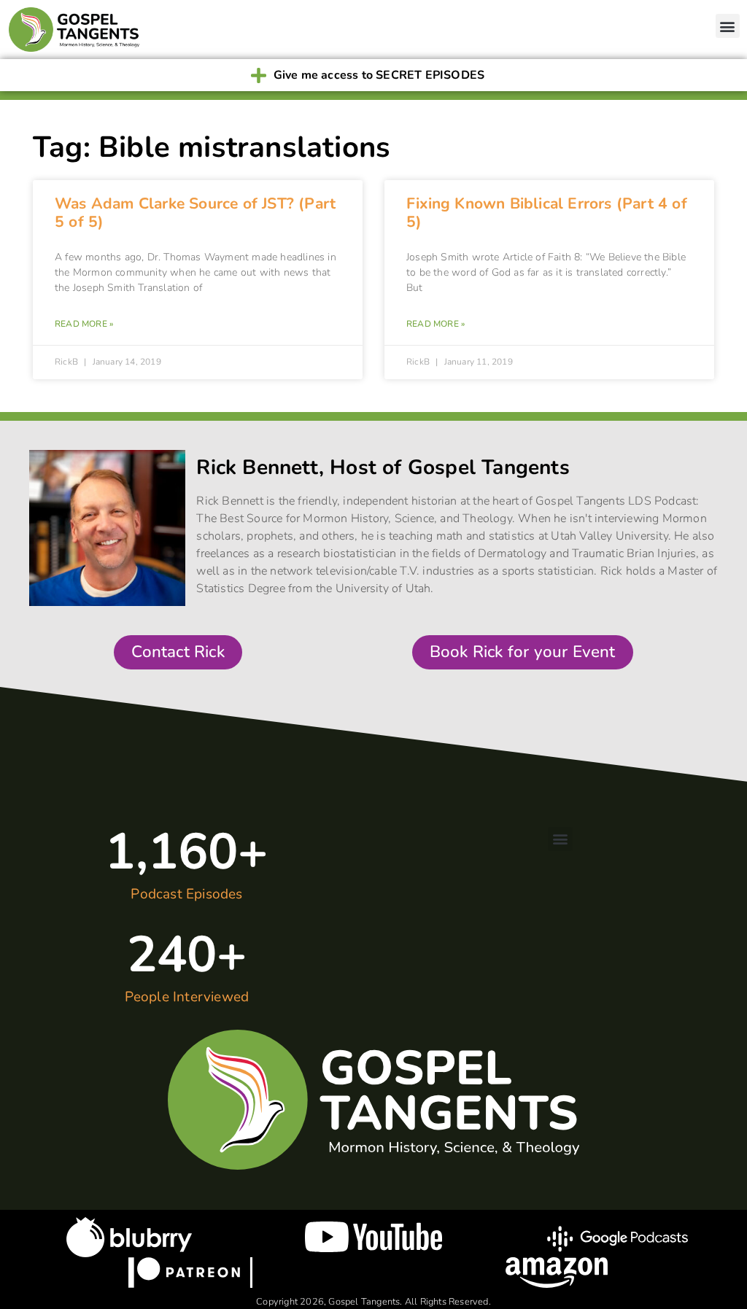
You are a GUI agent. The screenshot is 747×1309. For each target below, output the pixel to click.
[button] (728, 26)
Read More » (84, 324)
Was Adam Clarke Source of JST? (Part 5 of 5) (195, 212)
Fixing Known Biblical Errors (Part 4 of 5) (546, 212)
